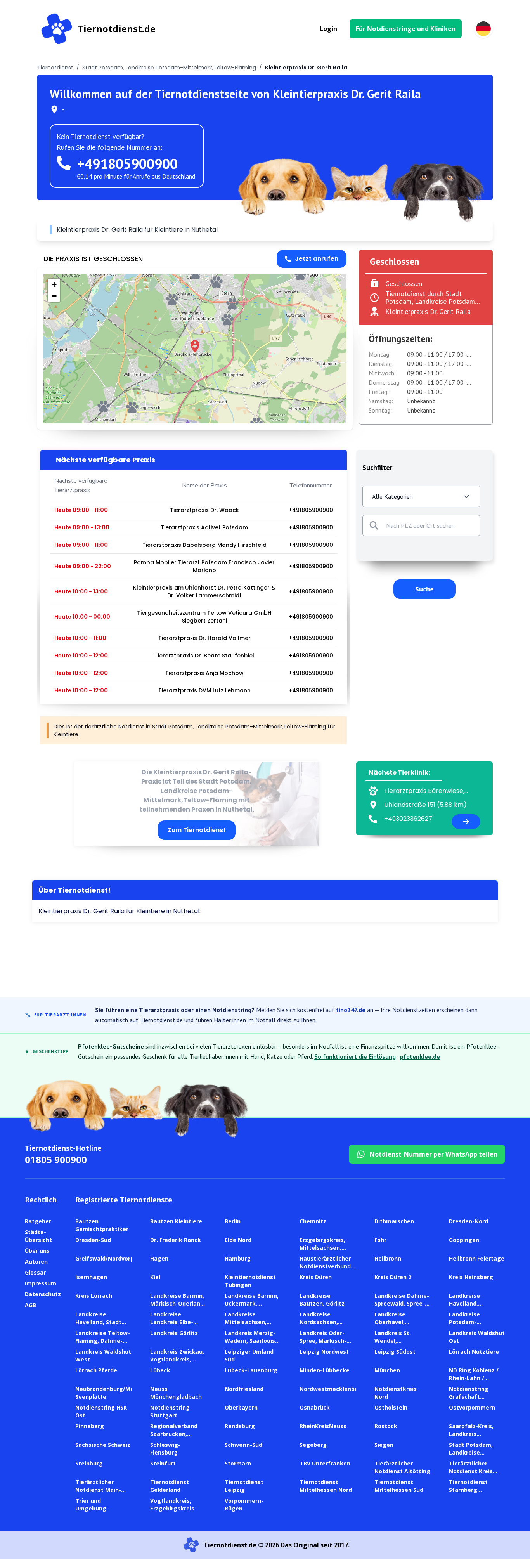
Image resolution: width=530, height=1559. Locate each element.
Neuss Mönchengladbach (176, 1392)
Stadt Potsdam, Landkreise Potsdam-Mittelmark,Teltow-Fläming (169, 67)
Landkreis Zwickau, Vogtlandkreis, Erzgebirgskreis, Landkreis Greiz (177, 1363)
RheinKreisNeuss (323, 1426)
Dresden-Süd (93, 1239)
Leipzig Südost (395, 1351)
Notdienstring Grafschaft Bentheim (468, 1396)
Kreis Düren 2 (392, 1277)
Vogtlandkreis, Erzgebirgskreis (172, 1504)
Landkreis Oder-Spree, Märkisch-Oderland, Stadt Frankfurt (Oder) (323, 1344)
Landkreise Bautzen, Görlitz (322, 1299)
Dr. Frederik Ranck (175, 1239)
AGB (30, 1305)
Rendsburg (240, 1426)
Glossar (35, 1272)
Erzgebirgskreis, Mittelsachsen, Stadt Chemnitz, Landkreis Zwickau (326, 1251)
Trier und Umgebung (90, 1504)
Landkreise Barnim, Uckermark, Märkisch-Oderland (252, 1303)
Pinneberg (89, 1426)
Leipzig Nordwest (324, 1351)
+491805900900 (127, 163)
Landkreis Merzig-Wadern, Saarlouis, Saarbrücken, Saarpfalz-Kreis (251, 1344)
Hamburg (238, 1258)
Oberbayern (241, 1407)
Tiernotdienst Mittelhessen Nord (326, 1485)
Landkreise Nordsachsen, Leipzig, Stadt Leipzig (319, 1326)
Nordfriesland (244, 1389)
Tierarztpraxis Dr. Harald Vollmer (204, 638)
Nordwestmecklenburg (332, 1389)
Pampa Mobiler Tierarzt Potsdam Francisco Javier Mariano (204, 566)
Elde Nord (238, 1239)
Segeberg (313, 1444)
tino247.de (350, 1010)
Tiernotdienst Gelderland (169, 1485)
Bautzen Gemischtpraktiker (101, 1225)
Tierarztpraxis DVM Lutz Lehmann (204, 690)
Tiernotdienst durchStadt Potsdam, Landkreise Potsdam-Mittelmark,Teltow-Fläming (431, 301)
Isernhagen (91, 1277)
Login (328, 28)
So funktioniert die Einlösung (355, 1056)
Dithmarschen (394, 1221)
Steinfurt (163, 1463)
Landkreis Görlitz (174, 1333)
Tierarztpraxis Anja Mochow (204, 673)
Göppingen (464, 1239)
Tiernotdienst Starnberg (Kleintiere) (468, 1489)
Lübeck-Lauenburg (251, 1370)
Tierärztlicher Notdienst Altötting (402, 1467)
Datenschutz (43, 1294)
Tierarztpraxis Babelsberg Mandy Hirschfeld (204, 545)
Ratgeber (38, 1221)
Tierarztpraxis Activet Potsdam (204, 527)
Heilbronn (387, 1258)
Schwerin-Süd (243, 1444)
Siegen (383, 1444)
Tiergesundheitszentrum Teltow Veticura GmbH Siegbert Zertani (204, 616)
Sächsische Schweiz (102, 1444)
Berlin (233, 1221)
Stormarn (238, 1463)
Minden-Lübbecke (325, 1370)
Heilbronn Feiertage (476, 1258)
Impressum (40, 1283)
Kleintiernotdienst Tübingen (250, 1280)
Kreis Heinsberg (471, 1277)
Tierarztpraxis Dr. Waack (204, 510)
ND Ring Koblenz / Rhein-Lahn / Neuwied (474, 1378)
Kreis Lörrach (93, 1295)
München (387, 1370)
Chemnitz (313, 1221)
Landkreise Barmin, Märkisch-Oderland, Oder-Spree (177, 1303)
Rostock (385, 1426)
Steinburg (89, 1463)
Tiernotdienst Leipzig (244, 1485)
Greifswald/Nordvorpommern (116, 1258)
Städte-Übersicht (38, 1235)
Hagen (159, 1258)
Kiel (155, 1277)
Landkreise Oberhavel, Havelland (389, 1322)
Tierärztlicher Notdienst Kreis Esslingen (471, 1471)
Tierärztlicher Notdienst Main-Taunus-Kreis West (102, 1489)
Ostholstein (390, 1407)
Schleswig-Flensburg (165, 1448)
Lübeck (160, 1370)
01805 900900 (56, 1159)
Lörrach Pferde (96, 1370)
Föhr (380, 1239)
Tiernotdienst (55, 67)
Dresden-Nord (468, 1221)
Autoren (36, 1261)
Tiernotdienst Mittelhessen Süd (398, 1485)
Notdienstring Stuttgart (170, 1411)
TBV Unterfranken (325, 1463)
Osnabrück (315, 1407)
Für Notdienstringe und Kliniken (406, 28)
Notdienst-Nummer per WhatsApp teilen (433, 1154)
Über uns (37, 1250)
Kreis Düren (316, 1277)
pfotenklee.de (420, 1056)
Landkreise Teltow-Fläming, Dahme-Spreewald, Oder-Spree (102, 1344)
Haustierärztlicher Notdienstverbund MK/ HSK (325, 1266)
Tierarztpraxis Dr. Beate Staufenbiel (204, 655)
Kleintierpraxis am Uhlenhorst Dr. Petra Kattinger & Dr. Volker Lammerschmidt (204, 591)
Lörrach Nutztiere (474, 1351)
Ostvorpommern (472, 1407)
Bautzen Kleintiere (176, 1221)
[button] (195, 346)
